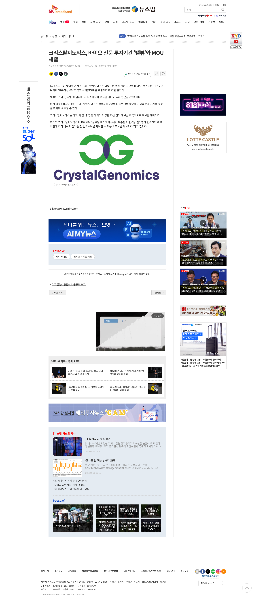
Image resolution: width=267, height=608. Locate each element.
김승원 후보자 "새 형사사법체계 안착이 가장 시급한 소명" (106, 511)
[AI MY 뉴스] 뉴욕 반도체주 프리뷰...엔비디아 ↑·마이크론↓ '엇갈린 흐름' (163, 36)
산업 (154, 22)
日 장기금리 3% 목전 (98, 439)
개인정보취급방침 (90, 571)
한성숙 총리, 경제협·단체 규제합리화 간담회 (151, 525)
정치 (84, 22)
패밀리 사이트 (208, 583)
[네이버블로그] (213, 571)
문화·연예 (199, 22)
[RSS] (223, 571)
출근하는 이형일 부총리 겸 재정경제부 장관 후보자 (129, 511)
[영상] (203, 224)
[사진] (67, 446)
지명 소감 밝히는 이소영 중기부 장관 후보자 (151, 511)
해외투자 (143, 22)
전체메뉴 (44, 22)
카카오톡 (51, 74)
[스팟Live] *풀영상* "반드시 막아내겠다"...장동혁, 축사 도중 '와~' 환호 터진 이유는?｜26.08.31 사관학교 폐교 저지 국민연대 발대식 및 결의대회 (203, 232)
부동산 (177, 22)
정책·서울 (95, 22)
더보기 (222, 36)
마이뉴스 (221, 15)
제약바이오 (61, 256)
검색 (223, 10)
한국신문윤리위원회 (210, 576)
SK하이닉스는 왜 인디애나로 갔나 (71, 489)
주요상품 (59, 571)
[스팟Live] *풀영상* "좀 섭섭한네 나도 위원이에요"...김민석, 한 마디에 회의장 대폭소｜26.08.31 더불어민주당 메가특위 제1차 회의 (203, 289)
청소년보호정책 (111, 571)
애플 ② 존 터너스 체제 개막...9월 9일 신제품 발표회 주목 (127, 372)
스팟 (185, 208)
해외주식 (205, 15)
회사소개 (45, 571)
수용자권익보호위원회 (151, 571)
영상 (62, 22)
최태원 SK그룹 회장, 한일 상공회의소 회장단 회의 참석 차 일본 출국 (107, 525)
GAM (221, 22)
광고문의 (184, 571)
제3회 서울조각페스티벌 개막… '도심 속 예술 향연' (129, 525)
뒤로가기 (58, 292)
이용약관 (171, 571)
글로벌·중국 (128, 22)
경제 (107, 22)
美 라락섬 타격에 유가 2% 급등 (70, 480)
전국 (187, 22)
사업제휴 (72, 571)
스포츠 (211, 22)
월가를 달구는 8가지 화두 (100, 460)
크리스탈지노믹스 (83, 256)
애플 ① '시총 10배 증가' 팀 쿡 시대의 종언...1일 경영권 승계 (85, 372)
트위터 (61, 74)
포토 (75, 22)
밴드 (66, 74)
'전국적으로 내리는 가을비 (68, 525)
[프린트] (163, 73)
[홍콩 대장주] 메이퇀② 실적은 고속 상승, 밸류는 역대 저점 (128, 389)
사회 (115, 22)
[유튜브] (197, 571)
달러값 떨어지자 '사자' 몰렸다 (69, 484)
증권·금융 (165, 22)
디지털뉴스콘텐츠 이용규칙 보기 (69, 284)
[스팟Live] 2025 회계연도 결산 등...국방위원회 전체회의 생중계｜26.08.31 (202, 261)
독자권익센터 (129, 571)
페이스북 (56, 74)
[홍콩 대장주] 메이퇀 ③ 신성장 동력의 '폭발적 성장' (86, 389)
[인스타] (218, 571)
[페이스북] (202, 571)
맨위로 (158, 292)
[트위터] (208, 571)
